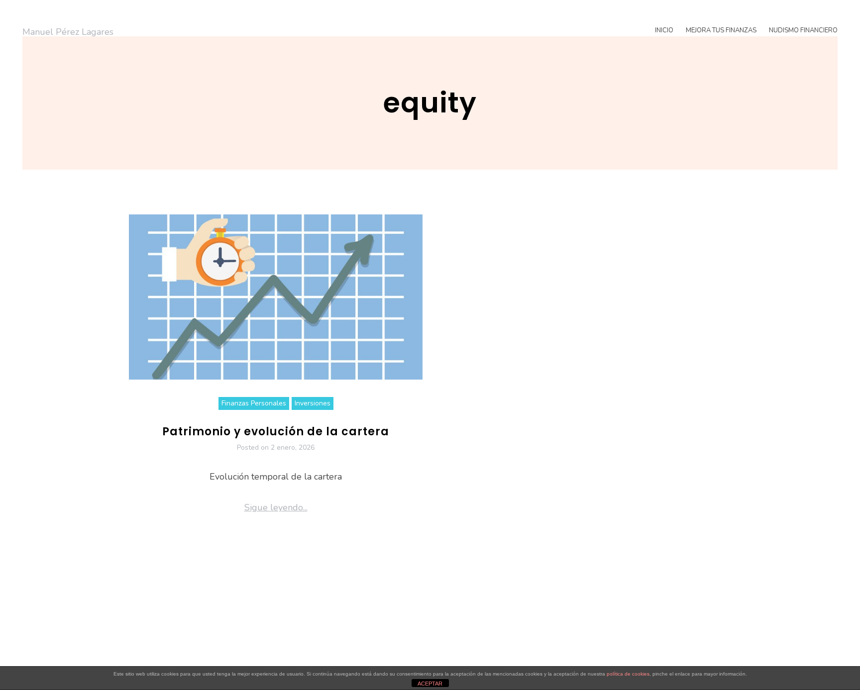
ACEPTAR (430, 684)
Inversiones (312, 403)
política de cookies (628, 674)
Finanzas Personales (253, 403)
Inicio (664, 30)
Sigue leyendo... (276, 507)
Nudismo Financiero (803, 30)
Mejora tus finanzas (721, 30)
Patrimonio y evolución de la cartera (275, 431)
